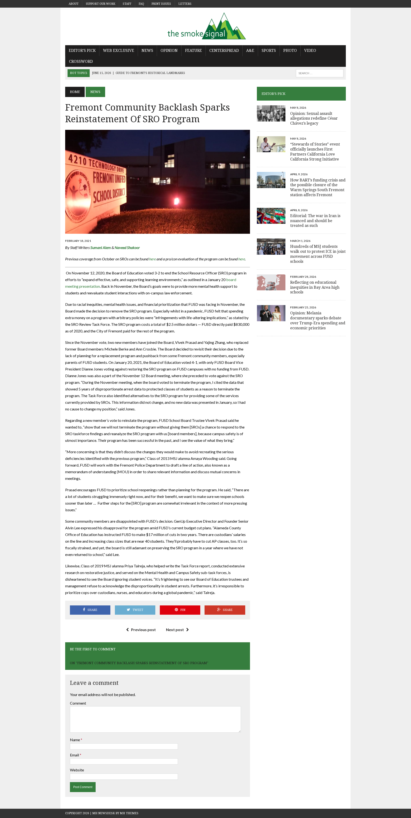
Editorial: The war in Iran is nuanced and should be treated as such (315, 221)
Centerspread (224, 50)
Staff (127, 3)
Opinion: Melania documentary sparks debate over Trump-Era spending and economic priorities (317, 320)
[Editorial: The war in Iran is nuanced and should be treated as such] (271, 220)
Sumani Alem (100, 247)
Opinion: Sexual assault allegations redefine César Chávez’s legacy (314, 118)
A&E (250, 50)
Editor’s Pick (82, 50)
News (147, 50)
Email (75, 755)
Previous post (143, 629)
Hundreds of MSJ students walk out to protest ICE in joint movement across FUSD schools (318, 253)
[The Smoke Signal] (205, 26)
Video (310, 50)
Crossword (81, 61)
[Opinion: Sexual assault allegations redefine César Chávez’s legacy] (271, 118)
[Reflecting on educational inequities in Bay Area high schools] (271, 287)
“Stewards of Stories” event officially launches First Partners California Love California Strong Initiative (315, 151)
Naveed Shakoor (127, 247)
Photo (290, 50)
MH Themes (129, 813)
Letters (184, 3)
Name (75, 739)
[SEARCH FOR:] (319, 73)
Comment (78, 703)
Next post (175, 629)
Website (77, 770)
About (73, 3)
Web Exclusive (118, 50)
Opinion (169, 50)
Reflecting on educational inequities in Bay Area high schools (314, 287)
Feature (193, 50)
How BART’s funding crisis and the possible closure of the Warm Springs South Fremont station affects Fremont (318, 187)
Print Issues (161, 3)
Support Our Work (100, 3)
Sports (269, 50)
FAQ (141, 3)
